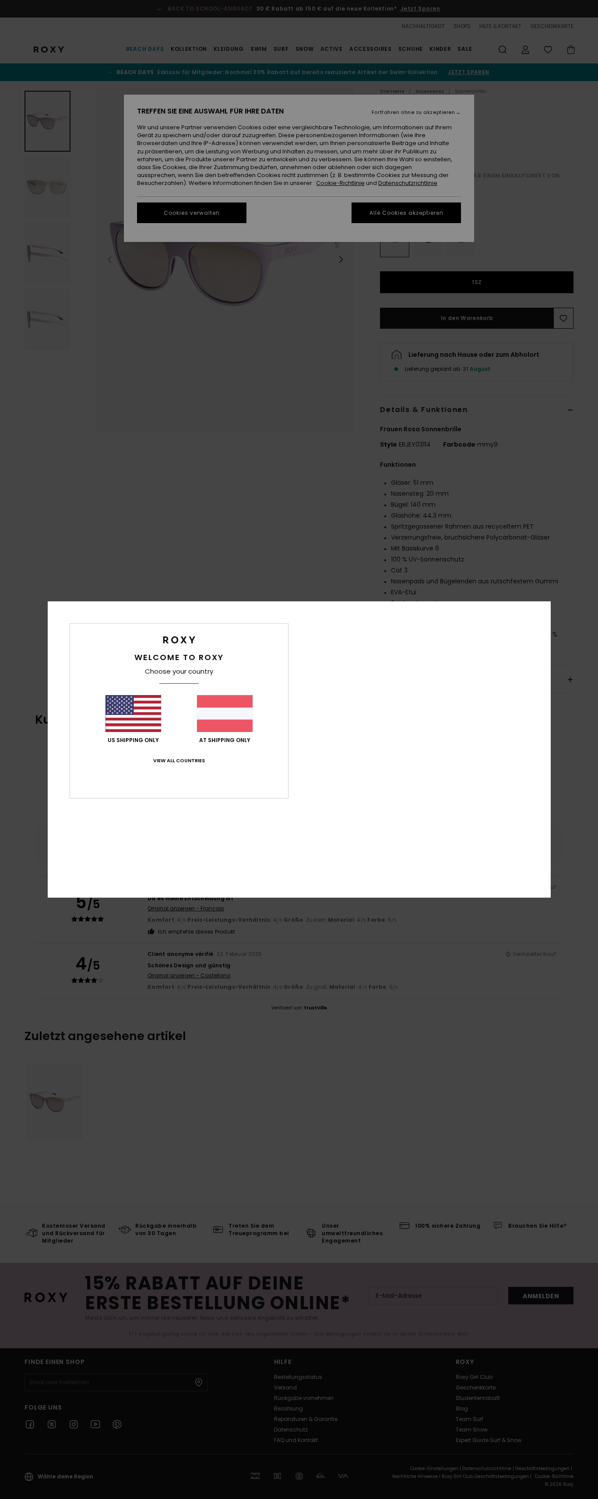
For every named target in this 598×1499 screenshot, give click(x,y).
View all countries (179, 760)
